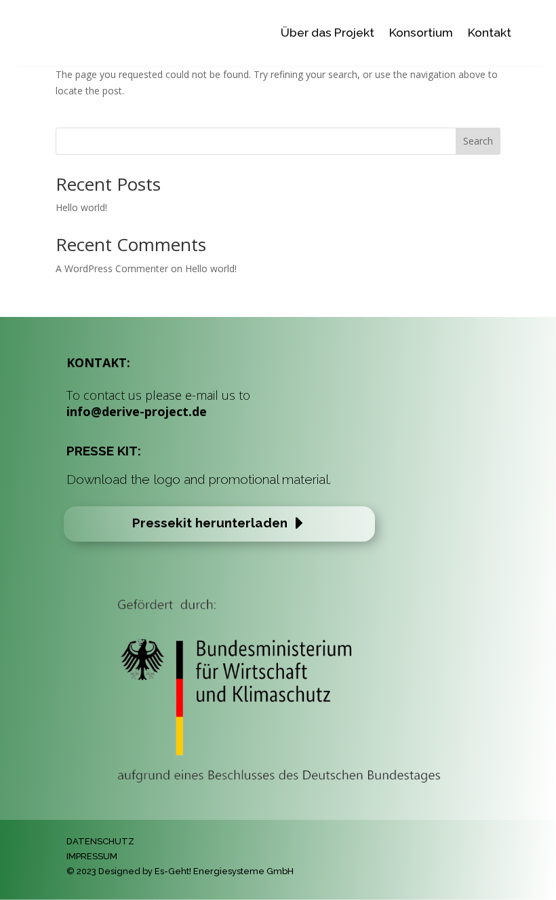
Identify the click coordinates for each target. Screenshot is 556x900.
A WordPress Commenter (112, 268)
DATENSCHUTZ (100, 841)
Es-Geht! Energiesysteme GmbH (224, 871)
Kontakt (489, 32)
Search (478, 140)
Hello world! (81, 207)
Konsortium (421, 32)
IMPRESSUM (91, 856)
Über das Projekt (327, 32)
